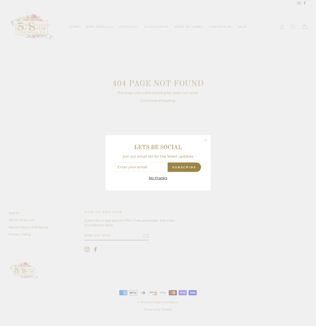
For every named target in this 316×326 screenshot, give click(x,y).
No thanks (158, 178)
